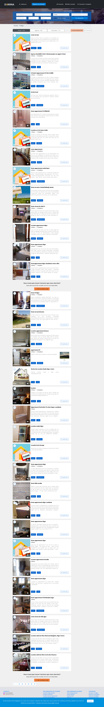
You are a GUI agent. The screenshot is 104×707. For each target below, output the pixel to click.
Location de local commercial (50, 696)
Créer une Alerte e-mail (77, 30)
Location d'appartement (49, 693)
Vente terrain (70, 696)
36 (31, 684)
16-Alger (21, 25)
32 (19, 684)
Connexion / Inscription (85, 4)
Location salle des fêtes (48, 697)
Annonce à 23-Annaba (94, 694)
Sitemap (69, 697)
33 (22, 684)
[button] (24, 14)
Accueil (16, 25)
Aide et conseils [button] (70, 4)
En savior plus (63, 703)
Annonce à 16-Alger (93, 693)
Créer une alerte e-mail (42, 289)
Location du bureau (48, 694)
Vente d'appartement (72, 693)
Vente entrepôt (70, 694)
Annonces (60, 4)
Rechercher (80, 18)
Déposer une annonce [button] (38, 4)
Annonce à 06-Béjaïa (94, 696)
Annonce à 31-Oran (93, 697)
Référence (24, 4)
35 (28, 684)
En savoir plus (64, 48)
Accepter (90, 701)
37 (34, 684)
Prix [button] (30, 18)
